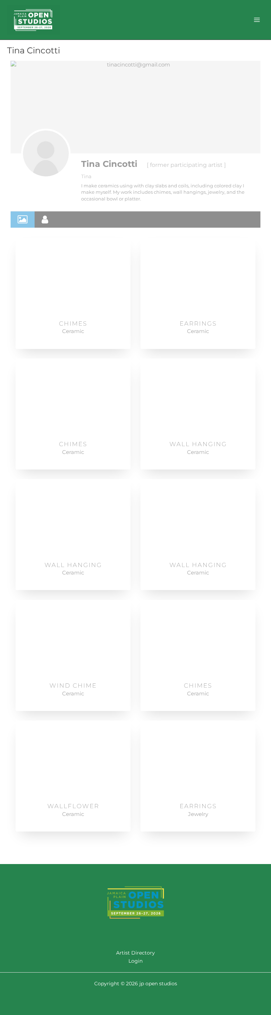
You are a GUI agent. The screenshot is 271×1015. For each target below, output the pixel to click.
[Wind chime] (73, 638)
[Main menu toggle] (257, 20)
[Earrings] (198, 276)
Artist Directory (135, 953)
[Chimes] (73, 276)
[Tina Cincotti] (46, 153)
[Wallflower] (73, 759)
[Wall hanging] (198, 397)
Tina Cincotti (109, 164)
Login (135, 961)
